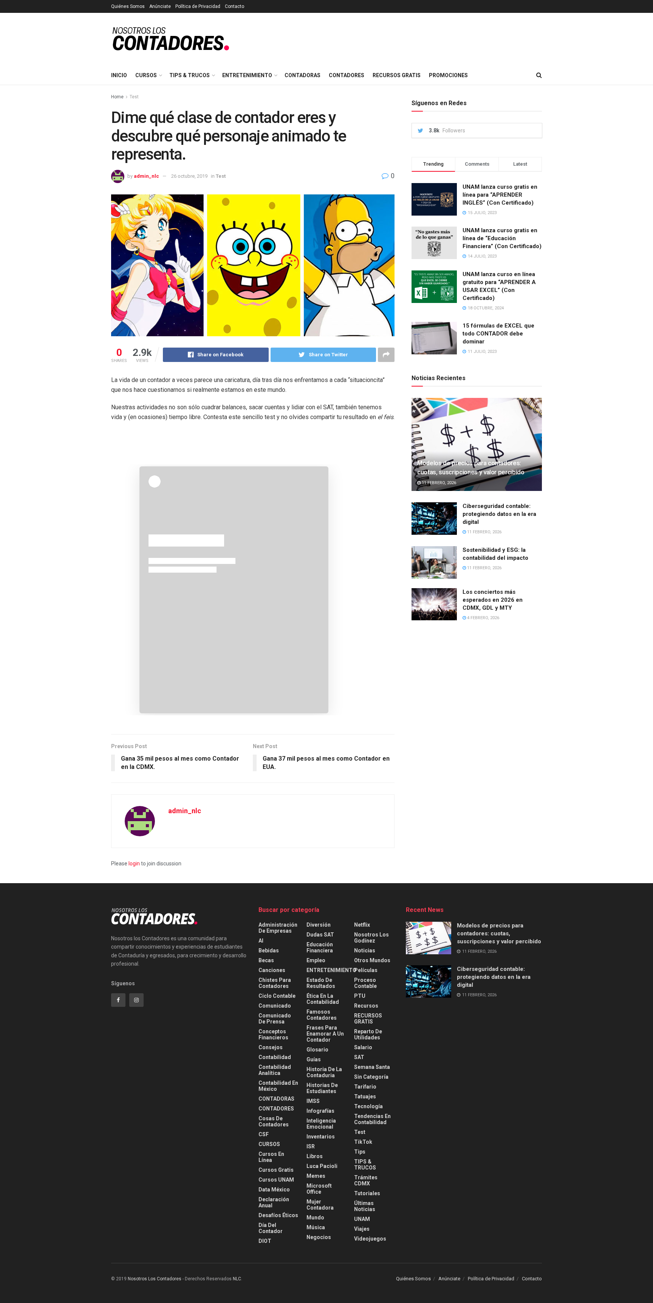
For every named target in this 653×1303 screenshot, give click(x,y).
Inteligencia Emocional (321, 1124)
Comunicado (274, 1006)
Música (315, 1227)
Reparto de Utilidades (368, 1034)
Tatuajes (365, 1096)
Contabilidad (274, 1057)
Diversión (318, 925)
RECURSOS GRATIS (397, 75)
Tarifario (365, 1087)
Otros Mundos (372, 960)
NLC (236, 1278)
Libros (314, 1156)
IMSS (313, 1101)
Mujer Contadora (320, 1205)
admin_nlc (146, 176)
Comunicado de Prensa (274, 1019)
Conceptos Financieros (273, 1034)
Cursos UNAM (276, 1180)
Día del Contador (270, 1228)
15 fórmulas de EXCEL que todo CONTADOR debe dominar (498, 333)
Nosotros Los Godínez (371, 938)
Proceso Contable (365, 983)
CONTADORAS (302, 75)
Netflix (362, 925)
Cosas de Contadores (273, 1121)
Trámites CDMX (366, 1180)
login (134, 863)
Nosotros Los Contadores (154, 1278)
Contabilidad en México (278, 1086)
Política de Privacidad (197, 6)
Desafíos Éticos (278, 1215)
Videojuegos (370, 1239)
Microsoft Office (319, 1189)
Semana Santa (372, 1067)
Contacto (234, 6)
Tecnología (368, 1106)
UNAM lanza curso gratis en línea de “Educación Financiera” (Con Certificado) (502, 238)
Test (134, 96)
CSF (263, 1134)
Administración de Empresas (277, 928)
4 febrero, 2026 (482, 617)
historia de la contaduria (324, 1072)
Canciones (271, 970)
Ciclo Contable (277, 996)
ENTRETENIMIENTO (247, 75)
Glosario (317, 1050)
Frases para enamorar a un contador (325, 1034)
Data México (274, 1190)
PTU (359, 996)
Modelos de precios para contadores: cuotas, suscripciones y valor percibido (499, 933)
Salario (363, 1047)
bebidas (268, 950)
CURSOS (146, 75)
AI (260, 941)
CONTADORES (346, 75)
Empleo (315, 960)
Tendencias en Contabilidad (372, 1119)
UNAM (362, 1219)
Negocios (318, 1237)
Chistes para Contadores (274, 983)
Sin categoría (371, 1077)
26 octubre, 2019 (189, 176)
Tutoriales (367, 1193)
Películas (366, 970)
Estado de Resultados (320, 983)
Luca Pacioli (321, 1166)
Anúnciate (160, 6)
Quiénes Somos (128, 6)
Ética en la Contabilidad (322, 999)
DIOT (264, 1241)
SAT (359, 1057)
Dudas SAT (320, 935)
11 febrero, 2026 (438, 482)
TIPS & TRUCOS (189, 75)
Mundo (315, 1217)
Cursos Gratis (276, 1170)
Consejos (270, 1047)
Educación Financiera (319, 947)
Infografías (320, 1111)
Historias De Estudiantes (322, 1088)
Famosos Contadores (321, 1015)
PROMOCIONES (448, 75)
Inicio (119, 75)
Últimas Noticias (364, 1206)
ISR (310, 1146)
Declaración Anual (273, 1202)
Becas (266, 960)
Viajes (362, 1229)
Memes (315, 1176)
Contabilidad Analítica (274, 1070)
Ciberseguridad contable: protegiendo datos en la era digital (499, 514)
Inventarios (320, 1137)
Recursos (366, 1006)
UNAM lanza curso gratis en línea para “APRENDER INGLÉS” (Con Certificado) (500, 194)
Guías (313, 1059)
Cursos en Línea (271, 1157)
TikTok (363, 1142)
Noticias (364, 950)
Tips (359, 1152)
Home (117, 96)
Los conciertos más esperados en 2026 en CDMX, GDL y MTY (493, 600)
